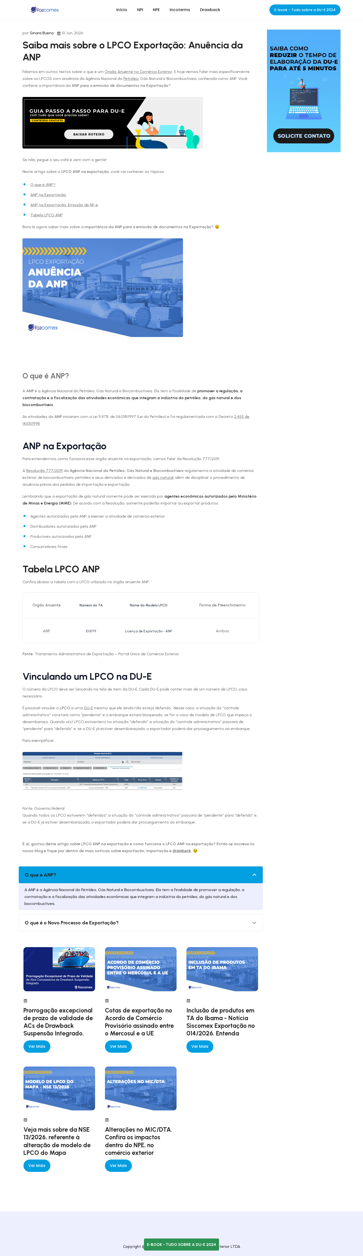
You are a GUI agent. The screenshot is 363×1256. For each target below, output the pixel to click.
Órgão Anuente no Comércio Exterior (138, 71)
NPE (156, 10)
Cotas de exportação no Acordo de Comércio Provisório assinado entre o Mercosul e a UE (139, 1022)
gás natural (162, 477)
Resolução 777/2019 (44, 470)
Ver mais (36, 1046)
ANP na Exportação (48, 194)
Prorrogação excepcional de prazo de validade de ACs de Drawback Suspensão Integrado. (58, 1022)
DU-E (88, 708)
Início (121, 10)
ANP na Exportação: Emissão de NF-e (64, 205)
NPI (140, 10)
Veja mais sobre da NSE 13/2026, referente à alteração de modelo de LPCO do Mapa (57, 1141)
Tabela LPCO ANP (46, 215)
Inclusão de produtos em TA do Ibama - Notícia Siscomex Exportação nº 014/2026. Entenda (220, 1022)
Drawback (210, 10)
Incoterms (180, 10)
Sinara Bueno (42, 33)
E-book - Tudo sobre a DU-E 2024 (305, 9)
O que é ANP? (42, 184)
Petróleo (131, 78)
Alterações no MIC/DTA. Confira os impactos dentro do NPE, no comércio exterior (138, 1141)
